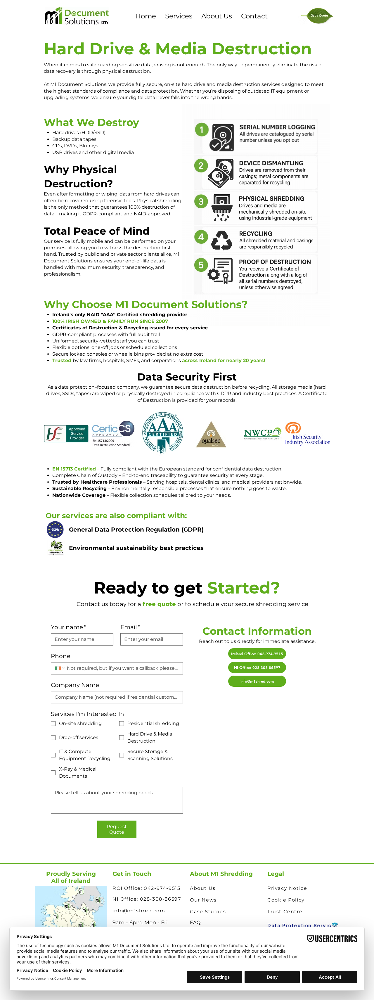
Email (130, 627)
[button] (179, 16)
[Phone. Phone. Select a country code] (60, 668)
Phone (60, 656)
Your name (68, 627)
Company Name (75, 684)
